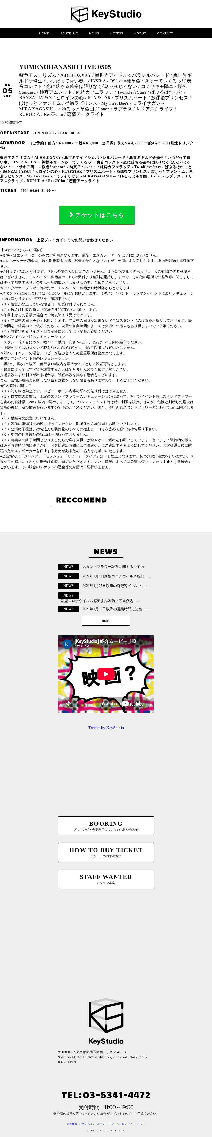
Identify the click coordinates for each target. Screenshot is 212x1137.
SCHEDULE (69, 33)
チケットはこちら (99, 215)
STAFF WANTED (106, 879)
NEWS (94, 33)
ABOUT (140, 33)
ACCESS (116, 33)
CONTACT (165, 33)
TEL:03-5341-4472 (106, 1094)
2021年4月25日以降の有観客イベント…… (115, 586)
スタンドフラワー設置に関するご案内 (113, 567)
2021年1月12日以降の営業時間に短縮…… (115, 609)
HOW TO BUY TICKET (106, 852)
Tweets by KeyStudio (106, 728)
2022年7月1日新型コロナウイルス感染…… (116, 576)
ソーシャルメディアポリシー (128, 1124)
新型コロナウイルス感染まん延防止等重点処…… (100, 601)
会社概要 (72, 1124)
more (106, 620)
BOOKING (106, 825)
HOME (44, 33)
